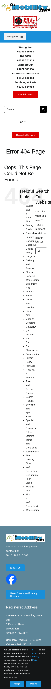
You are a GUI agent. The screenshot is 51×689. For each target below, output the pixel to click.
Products (30, 366)
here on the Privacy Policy (35, 655)
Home (29, 295)
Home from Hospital (30, 303)
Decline (33, 684)
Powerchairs (32, 354)
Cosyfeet (30, 256)
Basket (29, 206)
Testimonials (32, 451)
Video (29, 483)
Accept (17, 684)
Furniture (30, 291)
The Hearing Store (30, 459)
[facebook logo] (11, 575)
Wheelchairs (32, 510)
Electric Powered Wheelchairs (32, 276)
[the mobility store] (25, 3)
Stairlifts (30, 436)
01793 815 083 (19, 555)
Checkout (31, 245)
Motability (31, 327)
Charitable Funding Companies (32, 237)
